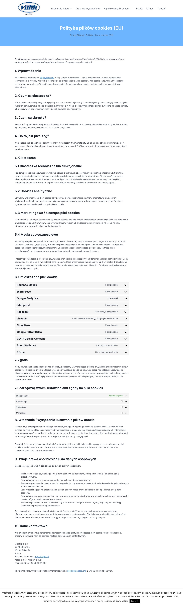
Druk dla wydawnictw (87, 8)
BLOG (139, 8)
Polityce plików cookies (116, 601)
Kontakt (162, 8)
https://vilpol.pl (47, 77)
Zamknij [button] (134, 601)
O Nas (150, 8)
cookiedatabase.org (76, 571)
